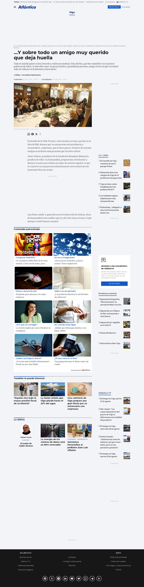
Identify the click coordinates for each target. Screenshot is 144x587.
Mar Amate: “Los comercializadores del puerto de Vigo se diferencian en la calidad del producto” (111, 414)
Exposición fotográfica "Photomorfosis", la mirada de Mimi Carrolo (110, 302)
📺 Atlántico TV (122, 2)
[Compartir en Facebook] (32, 134)
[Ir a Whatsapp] (85, 578)
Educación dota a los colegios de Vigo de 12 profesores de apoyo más (111, 175)
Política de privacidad (118, 557)
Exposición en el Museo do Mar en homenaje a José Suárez (110, 313)
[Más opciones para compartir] (40, 134)
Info (118, 553)
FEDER (118, 570)
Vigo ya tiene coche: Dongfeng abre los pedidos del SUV (108, 187)
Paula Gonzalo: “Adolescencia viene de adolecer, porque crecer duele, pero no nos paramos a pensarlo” (110, 442)
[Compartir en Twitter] (36, 134)
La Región (72, 557)
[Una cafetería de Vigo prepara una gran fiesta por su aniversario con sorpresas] (79, 389)
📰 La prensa (110, 2)
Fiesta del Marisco (108, 333)
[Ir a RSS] (99, 578)
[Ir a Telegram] (92, 578)
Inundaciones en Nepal (94, 2)
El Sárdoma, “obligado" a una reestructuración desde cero (111, 210)
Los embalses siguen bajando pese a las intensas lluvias (109, 198)
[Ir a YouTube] (72, 578)
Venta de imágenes (25, 570)
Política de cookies (118, 561)
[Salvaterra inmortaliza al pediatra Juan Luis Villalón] (79, 430)
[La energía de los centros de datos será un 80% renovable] (53, 430)
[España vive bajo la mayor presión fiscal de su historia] (26, 389)
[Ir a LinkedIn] (65, 578)
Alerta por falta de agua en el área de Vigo (36, 2)
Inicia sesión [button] (125, 7)
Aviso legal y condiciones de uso (118, 566)
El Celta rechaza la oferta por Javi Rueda (68, 2)
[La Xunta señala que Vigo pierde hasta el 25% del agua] (53, 389)
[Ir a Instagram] (58, 578)
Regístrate (114, 7)
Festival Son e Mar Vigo (110, 343)
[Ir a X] (51, 578)
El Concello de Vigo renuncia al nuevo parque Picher (108, 163)
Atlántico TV (25, 561)
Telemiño (72, 566)
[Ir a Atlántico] (27, 7)
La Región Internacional (72, 561)
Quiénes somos (26, 557)
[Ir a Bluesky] (78, 578)
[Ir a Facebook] (45, 578)
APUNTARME (114, 284)
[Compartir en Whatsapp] (29, 134)
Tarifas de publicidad (26, 566)
